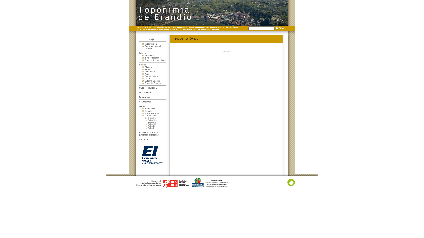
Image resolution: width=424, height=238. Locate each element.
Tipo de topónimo (153, 58)
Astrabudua (150, 72)
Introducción (151, 44)
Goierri (148, 79)
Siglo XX (151, 128)
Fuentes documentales (155, 60)
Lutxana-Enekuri (152, 81)
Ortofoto (148, 111)
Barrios (142, 65)
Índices (142, 53)
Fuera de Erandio (153, 83)
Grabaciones (145, 102)
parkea (226, 51)
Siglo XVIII (152, 124)
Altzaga (148, 67)
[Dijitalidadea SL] (291, 185)
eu (150, 39)
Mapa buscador (152, 113)
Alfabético (149, 55)
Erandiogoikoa (151, 76)
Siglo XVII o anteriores (152, 121)
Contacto (143, 139)
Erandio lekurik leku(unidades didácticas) (149, 133)
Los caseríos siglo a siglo (150, 117)
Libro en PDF (145, 92)
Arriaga (148, 69)
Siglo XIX (151, 126)
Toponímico (150, 109)
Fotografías (144, 97)
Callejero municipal (148, 88)
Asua (147, 74)
